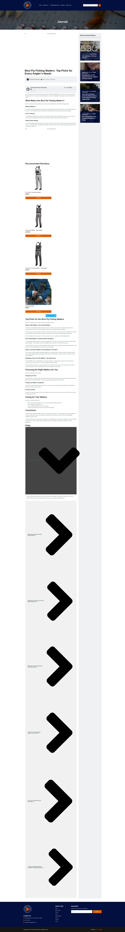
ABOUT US (68, 5)
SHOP (40, 5)
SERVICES (45, 5)
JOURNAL (62, 5)
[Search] (100, 5)
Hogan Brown (93, 54)
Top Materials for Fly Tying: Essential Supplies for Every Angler (90, 76)
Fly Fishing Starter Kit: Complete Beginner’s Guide (89, 118)
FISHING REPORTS (54, 5)
